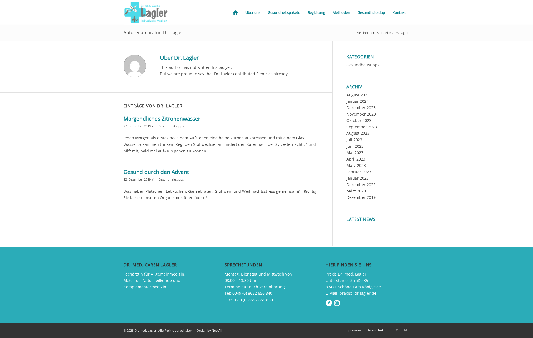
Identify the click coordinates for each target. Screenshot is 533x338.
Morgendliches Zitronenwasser (162, 118)
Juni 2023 (355, 146)
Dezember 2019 (361, 197)
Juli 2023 (354, 139)
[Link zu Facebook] (397, 330)
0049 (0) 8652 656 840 (252, 293)
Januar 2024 (357, 101)
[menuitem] (235, 12)
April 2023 (355, 159)
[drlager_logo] (147, 12)
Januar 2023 (357, 178)
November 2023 (361, 114)
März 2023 (356, 165)
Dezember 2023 (361, 107)
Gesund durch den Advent (156, 172)
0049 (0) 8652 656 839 (253, 299)
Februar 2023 (358, 171)
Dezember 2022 (361, 184)
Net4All (216, 330)
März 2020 (356, 191)
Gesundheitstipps (171, 126)
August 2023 (357, 133)
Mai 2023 (354, 152)
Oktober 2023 (358, 120)
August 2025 (357, 94)
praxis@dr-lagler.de (358, 293)
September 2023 (361, 126)
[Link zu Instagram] (405, 330)
